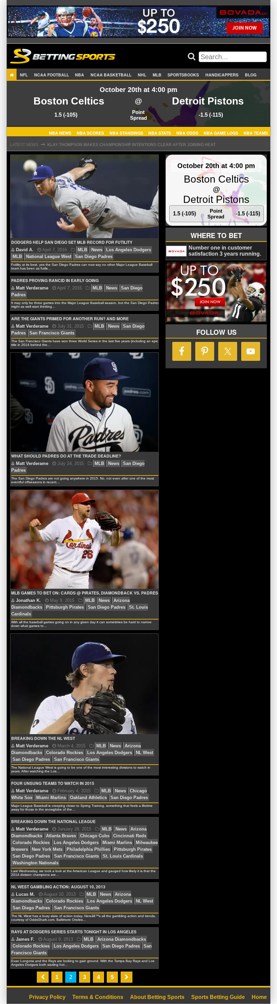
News (96, 249)
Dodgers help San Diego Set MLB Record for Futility (71, 242)
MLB (157, 75)
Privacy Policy (47, 997)
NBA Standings (126, 133)
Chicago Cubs (94, 835)
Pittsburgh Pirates (65, 607)
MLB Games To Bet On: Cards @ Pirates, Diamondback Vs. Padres (84, 593)
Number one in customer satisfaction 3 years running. (224, 251)
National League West (48, 256)
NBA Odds (187, 133)
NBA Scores (90, 133)
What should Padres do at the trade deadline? (66, 456)
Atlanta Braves (61, 835)
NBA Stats (159, 133)
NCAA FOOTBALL (51, 75)
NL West (144, 752)
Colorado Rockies (64, 752)
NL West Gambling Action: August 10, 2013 (58, 887)
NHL (142, 75)
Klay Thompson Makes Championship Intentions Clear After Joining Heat (131, 144)
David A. (24, 249)
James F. (25, 939)
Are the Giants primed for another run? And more (70, 319)
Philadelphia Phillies (88, 849)
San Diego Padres (93, 256)
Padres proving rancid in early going (55, 280)
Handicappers (221, 75)
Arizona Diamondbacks (121, 939)
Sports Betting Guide (218, 997)
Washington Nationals (35, 862)
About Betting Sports (157, 997)
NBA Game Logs (221, 133)
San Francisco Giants (51, 332)
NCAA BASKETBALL (111, 75)
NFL (24, 75)
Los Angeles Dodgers (128, 249)
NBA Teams (256, 133)
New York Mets (47, 849)
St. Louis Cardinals (123, 856)
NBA (79, 75)
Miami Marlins (51, 797)
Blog (250, 75)
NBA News (60, 133)
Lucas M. (25, 894)
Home (259, 997)
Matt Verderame (32, 287)
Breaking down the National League (53, 821)
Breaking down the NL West (43, 738)
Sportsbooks (183, 75)
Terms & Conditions (97, 997)
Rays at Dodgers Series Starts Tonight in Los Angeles (73, 932)
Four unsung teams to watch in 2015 (52, 783)
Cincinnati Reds (129, 835)
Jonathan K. (28, 600)
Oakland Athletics (88, 797)
